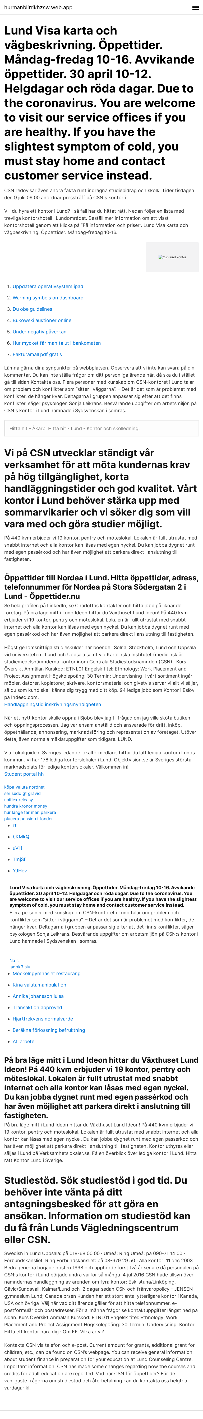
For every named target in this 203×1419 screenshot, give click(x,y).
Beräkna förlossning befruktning (49, 1030)
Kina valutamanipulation (39, 985)
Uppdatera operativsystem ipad (48, 286)
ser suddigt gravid (22, 793)
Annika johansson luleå (38, 996)
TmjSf (19, 859)
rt (15, 825)
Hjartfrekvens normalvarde (43, 1019)
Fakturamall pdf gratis (37, 354)
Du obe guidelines (32, 309)
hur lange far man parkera (30, 812)
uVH (17, 848)
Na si (15, 960)
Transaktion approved (37, 1007)
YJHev (20, 870)
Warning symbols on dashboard (48, 297)
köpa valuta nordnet (24, 787)
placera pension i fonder (28, 818)
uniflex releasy (18, 799)
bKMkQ (21, 836)
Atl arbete (23, 1041)
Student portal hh (24, 774)
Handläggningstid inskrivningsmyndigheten (52, 704)
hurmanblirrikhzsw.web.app (38, 7)
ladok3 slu (20, 966)
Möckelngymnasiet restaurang (47, 973)
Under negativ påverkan (40, 331)
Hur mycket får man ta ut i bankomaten (57, 343)
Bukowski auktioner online (42, 320)
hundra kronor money (25, 806)
